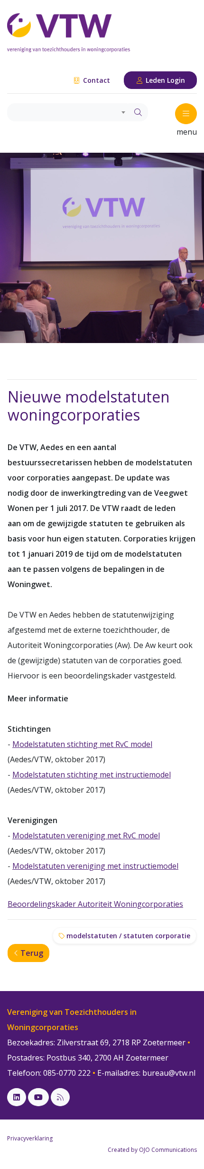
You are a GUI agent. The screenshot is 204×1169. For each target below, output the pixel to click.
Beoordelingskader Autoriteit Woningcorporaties (95, 904)
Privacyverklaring (30, 1138)
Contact (95, 80)
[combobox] (68, 112)
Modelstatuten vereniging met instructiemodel (95, 866)
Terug (31, 953)
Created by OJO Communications (152, 1150)
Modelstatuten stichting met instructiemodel (91, 774)
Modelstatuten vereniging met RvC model (86, 835)
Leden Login (164, 80)
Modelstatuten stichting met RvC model (82, 744)
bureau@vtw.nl (168, 1073)
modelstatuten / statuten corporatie (127, 935)
